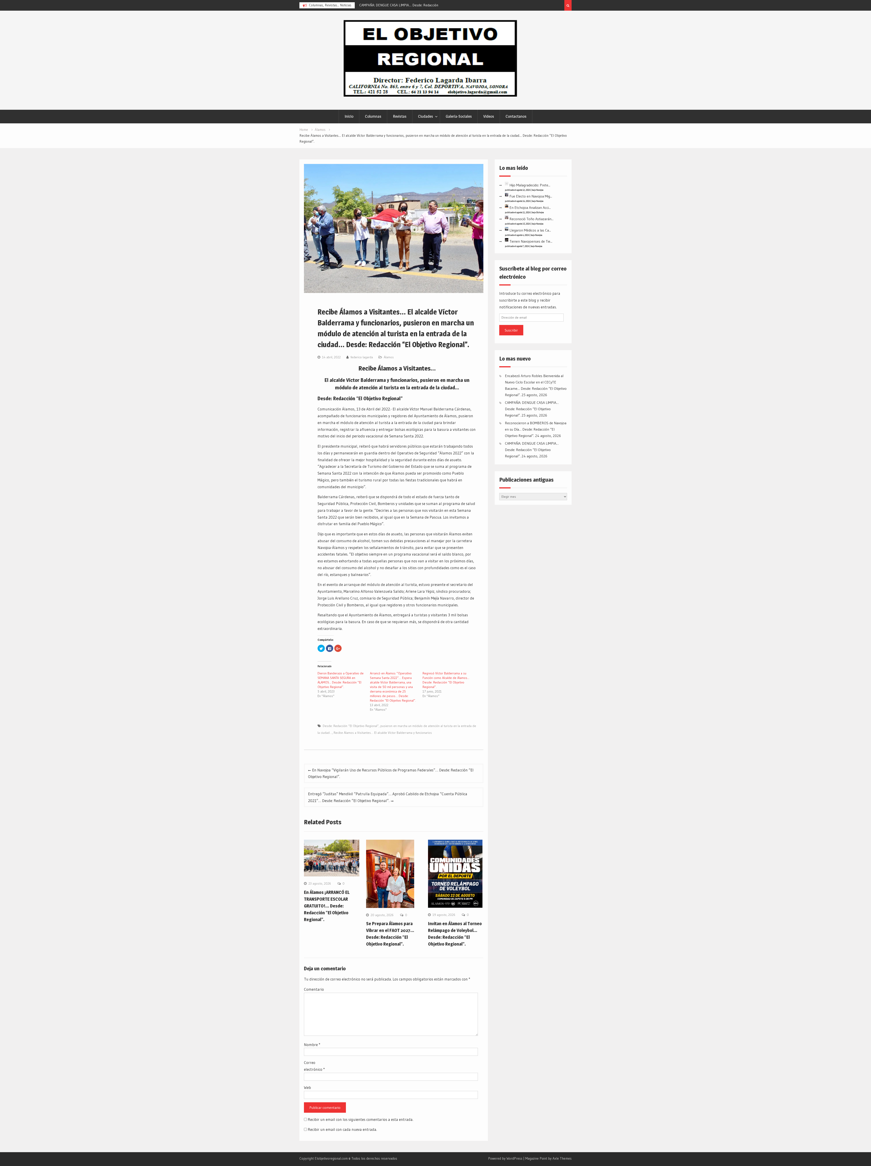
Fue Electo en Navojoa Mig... (530, 196)
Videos (488, 116)
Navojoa (539, 190)
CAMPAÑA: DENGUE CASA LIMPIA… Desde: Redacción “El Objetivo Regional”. (532, 408)
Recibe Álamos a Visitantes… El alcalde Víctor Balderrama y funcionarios (383, 733)
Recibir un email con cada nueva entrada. (342, 1129)
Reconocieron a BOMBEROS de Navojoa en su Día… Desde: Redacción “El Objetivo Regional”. (535, 429)
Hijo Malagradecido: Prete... (529, 185)
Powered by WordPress (505, 1158)
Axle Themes (562, 1158)
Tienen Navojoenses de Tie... (530, 241)
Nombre (312, 1044)
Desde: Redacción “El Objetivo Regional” (351, 726)
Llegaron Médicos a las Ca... (530, 230)
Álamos (389, 357)
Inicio (349, 116)
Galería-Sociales (459, 116)
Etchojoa (540, 212)
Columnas (373, 116)
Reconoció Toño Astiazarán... (531, 219)
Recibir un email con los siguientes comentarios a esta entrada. (360, 1119)
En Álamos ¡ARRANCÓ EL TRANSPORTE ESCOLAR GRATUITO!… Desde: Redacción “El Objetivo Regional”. (327, 906)
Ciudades (425, 116)
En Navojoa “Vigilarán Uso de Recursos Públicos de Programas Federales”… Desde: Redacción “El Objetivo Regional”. (391, 773)
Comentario (314, 989)
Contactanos (516, 116)
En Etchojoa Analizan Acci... (530, 207)
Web (307, 1087)
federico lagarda (361, 357)
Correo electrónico (314, 1066)
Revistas (399, 116)
